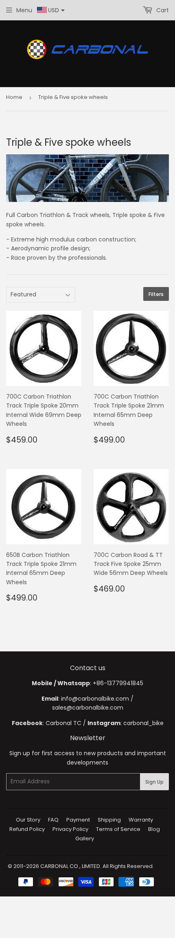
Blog (154, 829)
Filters (156, 294)
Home (14, 97)
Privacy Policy (70, 829)
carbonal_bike (143, 723)
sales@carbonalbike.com (87, 708)
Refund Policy (27, 829)
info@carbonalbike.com (95, 699)
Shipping (109, 820)
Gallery (84, 838)
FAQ (53, 820)
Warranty (141, 820)
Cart (162, 10)
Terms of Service (118, 829)
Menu (24, 10)
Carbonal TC (63, 723)
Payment (78, 820)
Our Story (28, 820)
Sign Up (154, 781)
